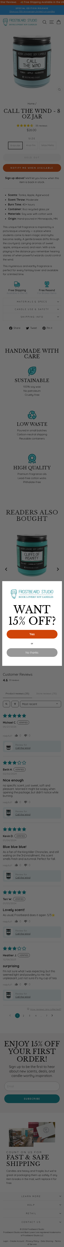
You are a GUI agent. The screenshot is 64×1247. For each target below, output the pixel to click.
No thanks (32, 652)
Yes (32, 634)
